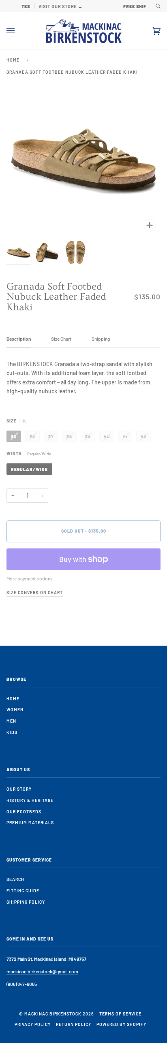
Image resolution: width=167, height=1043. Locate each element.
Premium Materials (30, 822)
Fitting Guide (22, 890)
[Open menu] (18, 30)
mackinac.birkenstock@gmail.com (42, 971)
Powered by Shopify (121, 1024)
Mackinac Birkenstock (52, 1013)
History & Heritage (30, 800)
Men (11, 720)
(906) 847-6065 (21, 984)
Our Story (19, 788)
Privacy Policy (33, 1024)
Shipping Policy (25, 901)
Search (15, 879)
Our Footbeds (23, 811)
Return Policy (73, 1024)
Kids (11, 732)
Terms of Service (120, 1013)
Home (12, 59)
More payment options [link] (29, 578)
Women (15, 709)
